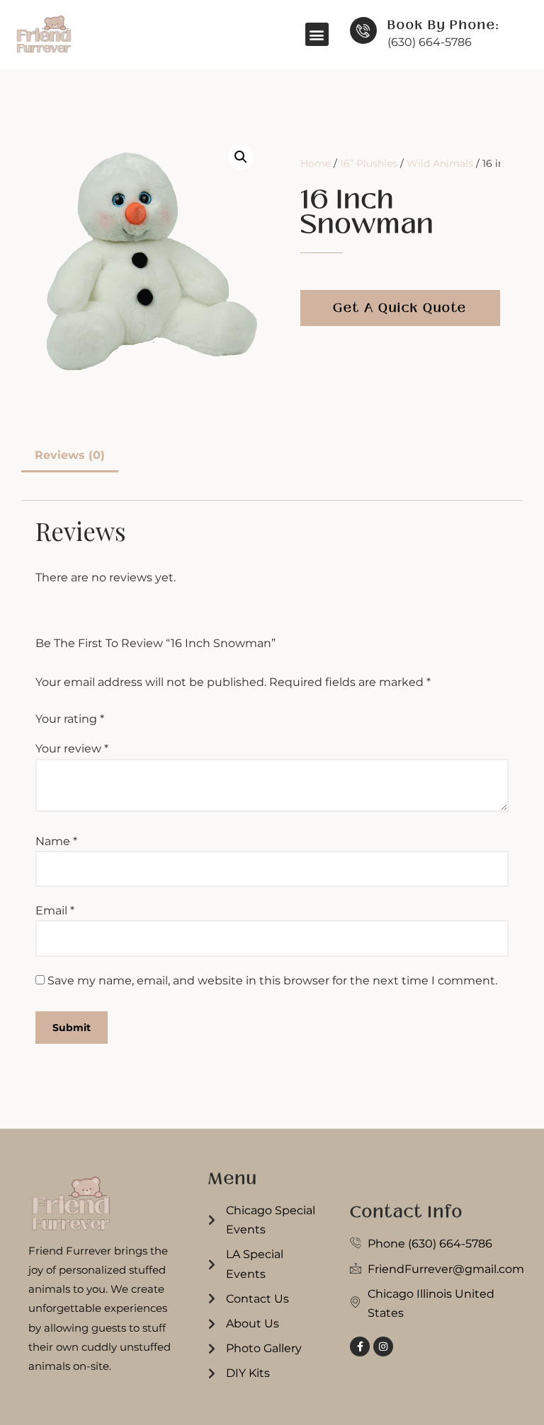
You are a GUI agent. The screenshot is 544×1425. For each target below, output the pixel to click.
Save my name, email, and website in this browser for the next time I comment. (272, 980)
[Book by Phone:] (363, 30)
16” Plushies (368, 163)
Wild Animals (440, 163)
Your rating (69, 719)
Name (56, 841)
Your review (71, 748)
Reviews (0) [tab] (70, 455)
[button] (317, 34)
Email (54, 910)
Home (315, 163)
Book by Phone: (443, 25)
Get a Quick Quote (400, 307)
